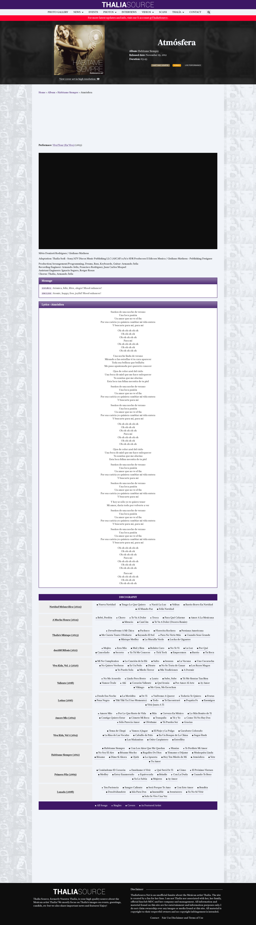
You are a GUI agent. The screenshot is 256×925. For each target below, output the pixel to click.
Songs (177, 65)
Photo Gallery (58, 12)
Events (93, 12)
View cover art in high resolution (77, 79)
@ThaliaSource (159, 18)
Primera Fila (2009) (66, 774)
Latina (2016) (65, 700)
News (77, 12)
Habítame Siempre (148, 51)
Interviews (129, 12)
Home (42, 92)
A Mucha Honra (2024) (65, 620)
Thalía (176, 12)
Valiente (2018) (65, 683)
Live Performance (193, 65)
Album (51, 92)
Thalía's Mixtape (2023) (65, 635)
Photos (108, 12)
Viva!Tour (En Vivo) (63, 145)
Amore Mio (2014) (65, 718)
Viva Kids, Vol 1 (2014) (65, 735)
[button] (209, 12)
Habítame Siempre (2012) (65, 755)
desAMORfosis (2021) (65, 650)
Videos (146, 12)
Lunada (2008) (65, 792)
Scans (163, 12)
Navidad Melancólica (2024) (65, 607)
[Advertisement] (128, 119)
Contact (195, 12)
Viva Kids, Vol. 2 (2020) (65, 666)
